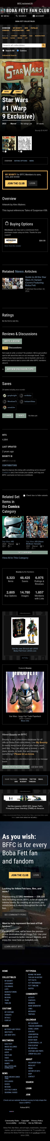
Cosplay (8, 1020)
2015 (4, 124)
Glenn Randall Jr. (35, 1043)
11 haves (7, 416)
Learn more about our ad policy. (26, 817)
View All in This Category (15, 558)
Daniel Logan (33, 1029)
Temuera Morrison (35, 1026)
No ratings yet (26, 124)
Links (30, 1009)
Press (30, 1068)
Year (30, 36)
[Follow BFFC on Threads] (34, 1113)
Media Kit (31, 1065)
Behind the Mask (34, 975)
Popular (34, 28)
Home (5, 971)
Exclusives (9, 1081)
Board (5, 1026)
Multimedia (8, 1040)
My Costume (9, 1012)
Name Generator (34, 1006)
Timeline (5, 38)
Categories (9, 984)
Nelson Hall (33, 1048)
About (29, 1059)
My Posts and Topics (12, 1029)
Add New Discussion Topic (20, 369)
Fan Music (8, 1049)
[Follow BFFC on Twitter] (20, 1113)
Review (20, 38)
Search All (10, 51)
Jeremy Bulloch (34, 1054)
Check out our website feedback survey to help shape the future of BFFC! (25, 1101)
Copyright (25, 1121)
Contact (31, 1077)
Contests (31, 1000)
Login (32, 183)
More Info (25, 721)
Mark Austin (33, 1037)
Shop (30, 1074)
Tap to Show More (25, 552)
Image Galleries (11, 1047)
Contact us (6, 473)
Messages (32, 1011)
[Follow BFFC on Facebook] (11, 1113)
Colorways (9, 986)
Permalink (11, 461)
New (26, 28)
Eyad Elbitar (33, 1045)
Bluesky (23, 782)
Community (32, 994)
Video (7, 1058)
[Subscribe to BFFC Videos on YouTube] (29, 1113)
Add (28, 30)
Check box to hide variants (37, 495)
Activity (31, 997)
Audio (7, 1052)
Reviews (8, 997)
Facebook (23, 779)
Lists (6, 989)
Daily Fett (8, 1044)
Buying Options (20, 161)
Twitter (32, 779)
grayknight (12, 395)
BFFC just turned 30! (25, 3)
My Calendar (33, 1023)
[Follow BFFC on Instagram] (16, 1113)
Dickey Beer (32, 1040)
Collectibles (9, 977)
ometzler (11, 407)
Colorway (23, 36)
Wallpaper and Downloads (10, 1067)
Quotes (31, 988)
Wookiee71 (12, 401)
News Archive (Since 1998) (12, 1078)
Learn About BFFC (13, 946)
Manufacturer (40, 36)
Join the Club (16, 183)
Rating (13, 38)
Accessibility (11, 1123)
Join (28, 1094)
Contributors (18, 30)
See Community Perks (15, 914)
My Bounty (17, 28)
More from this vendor (13, 246)
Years (7, 1000)
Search (22, 16)
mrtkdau (27, 395)
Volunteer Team (34, 1063)
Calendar (31, 1019)
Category (14, 36)
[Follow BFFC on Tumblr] (25, 1113)
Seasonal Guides (11, 1092)
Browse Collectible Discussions (15, 767)
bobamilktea (29, 401)
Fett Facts (32, 980)
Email (40, 779)
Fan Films (8, 1055)
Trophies (31, 1014)
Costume (6, 1008)
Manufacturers (11, 992)
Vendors (5, 30)
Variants (8, 1015)
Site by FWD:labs (35, 1123)
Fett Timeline (33, 986)
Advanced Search (9, 55)
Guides (7, 1084)
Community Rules (12, 1121)
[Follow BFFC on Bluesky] (38, 1113)
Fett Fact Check (11, 1090)
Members (31, 1003)
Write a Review (12, 341)
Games (7, 1063)
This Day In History (35, 977)
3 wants (21, 416)
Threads (32, 782)
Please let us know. (24, 754)
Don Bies (31, 1032)
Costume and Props (35, 1051)
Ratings (7, 995)
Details (7, 1018)
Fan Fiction (9, 1061)
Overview (6, 28)
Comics (23, 51)
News (31, 161)
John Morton (33, 1034)
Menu (6, 16)
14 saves (40, 124)
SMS (16, 782)
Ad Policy (25, 658)
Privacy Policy (37, 1121)
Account (39, 16)
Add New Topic (37, 767)
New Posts (8, 1032)
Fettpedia (31, 971)
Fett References (34, 983)
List (26, 38)
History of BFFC (34, 1071)
